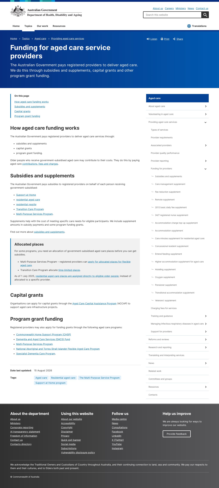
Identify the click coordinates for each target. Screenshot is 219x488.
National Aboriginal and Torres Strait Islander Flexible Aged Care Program (58, 348)
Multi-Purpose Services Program (34, 213)
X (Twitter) (118, 439)
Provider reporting (160, 160)
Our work (42, 25)
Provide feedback (177, 433)
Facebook (117, 431)
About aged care (157, 106)
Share (180, 38)
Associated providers (161, 145)
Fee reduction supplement (167, 192)
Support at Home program (50, 382)
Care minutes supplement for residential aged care (179, 238)
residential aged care (28, 199)
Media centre (119, 419)
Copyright (66, 427)
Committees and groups (160, 379)
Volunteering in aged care (161, 114)
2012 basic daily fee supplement (171, 207)
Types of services (159, 129)
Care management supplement (170, 184)
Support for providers (161, 331)
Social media (68, 444)
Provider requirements (162, 137)
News (191, 8)
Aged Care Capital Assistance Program (94, 303)
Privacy (65, 435)
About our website (71, 419)
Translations (199, 25)
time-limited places (69, 270)
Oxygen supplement (165, 277)
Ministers (181, 8)
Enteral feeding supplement (168, 254)
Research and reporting (160, 347)
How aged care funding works (31, 101)
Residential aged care (63, 377)
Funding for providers (161, 168)
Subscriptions (68, 448)
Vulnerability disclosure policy (78, 452)
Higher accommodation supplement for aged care (179, 261)
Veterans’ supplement (165, 300)
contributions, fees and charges (40, 163)
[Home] (46, 11)
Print (166, 38)
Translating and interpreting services (166, 355)
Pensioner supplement (166, 285)
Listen (153, 38)
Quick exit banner (71, 439)
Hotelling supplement (165, 269)
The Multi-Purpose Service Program (99, 377)
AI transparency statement (25, 431)
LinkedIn (116, 435)
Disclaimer (67, 431)
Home (16, 25)
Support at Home (26, 194)
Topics (28, 25)
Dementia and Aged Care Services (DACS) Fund (43, 339)
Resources (59, 25)
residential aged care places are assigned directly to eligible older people (77, 276)
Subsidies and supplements (29, 106)
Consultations (119, 427)
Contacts (153, 394)
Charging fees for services (164, 308)
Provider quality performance (165, 153)
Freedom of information (23, 435)
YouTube (117, 444)
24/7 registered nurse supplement (171, 215)
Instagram (117, 448)
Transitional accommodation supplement (174, 292)
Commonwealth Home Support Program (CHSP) (43, 334)
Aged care (40, 38)
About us (158, 8)
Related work (155, 371)
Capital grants (22, 111)
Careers (169, 8)
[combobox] (172, 14)
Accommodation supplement (169, 230)
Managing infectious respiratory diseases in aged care (177, 323)
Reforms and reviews (159, 339)
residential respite (26, 204)
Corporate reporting (21, 427)
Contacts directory (21, 444)
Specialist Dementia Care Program (35, 353)
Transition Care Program (30, 209)
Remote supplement (165, 199)
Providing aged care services (67, 38)
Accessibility (68, 423)
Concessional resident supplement (171, 246)
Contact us (202, 8)
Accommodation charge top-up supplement (176, 223)
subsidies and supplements (49, 231)
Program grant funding (27, 116)
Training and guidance (162, 316)
